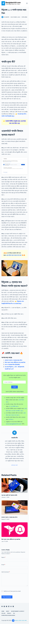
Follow (3, 613)
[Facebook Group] (11, 606)
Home (2, 611)
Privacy (9, 613)
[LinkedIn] (8, 606)
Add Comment (5, 572)
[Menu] (27, 3)
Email (3, 564)
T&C (14, 613)
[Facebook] (2, 606)
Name (3, 557)
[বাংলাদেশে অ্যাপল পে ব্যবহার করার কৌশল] (14, 507)
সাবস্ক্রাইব (14, 387)
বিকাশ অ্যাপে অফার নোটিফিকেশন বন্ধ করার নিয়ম (15, 362)
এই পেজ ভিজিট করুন (13, 406)
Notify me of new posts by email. (12, 591)
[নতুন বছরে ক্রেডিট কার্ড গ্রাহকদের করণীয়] (14, 485)
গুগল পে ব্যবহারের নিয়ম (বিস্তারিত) (12, 364)
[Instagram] (6, 606)
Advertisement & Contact (17, 611)
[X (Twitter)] (4, 606)
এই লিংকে (10, 419)
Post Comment (7, 597)
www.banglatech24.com (13, 424)
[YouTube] (13, 606)
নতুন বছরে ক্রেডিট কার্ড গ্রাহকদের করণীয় (9, 495)
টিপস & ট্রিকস (25, 17)
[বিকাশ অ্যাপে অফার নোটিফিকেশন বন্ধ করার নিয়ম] (14, 529)
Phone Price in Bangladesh (8, 615)
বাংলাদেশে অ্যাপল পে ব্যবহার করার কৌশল (13, 360)
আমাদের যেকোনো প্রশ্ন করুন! (20, 620)
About (7, 611)
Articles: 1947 (14, 465)
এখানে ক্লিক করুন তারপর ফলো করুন (14, 255)
